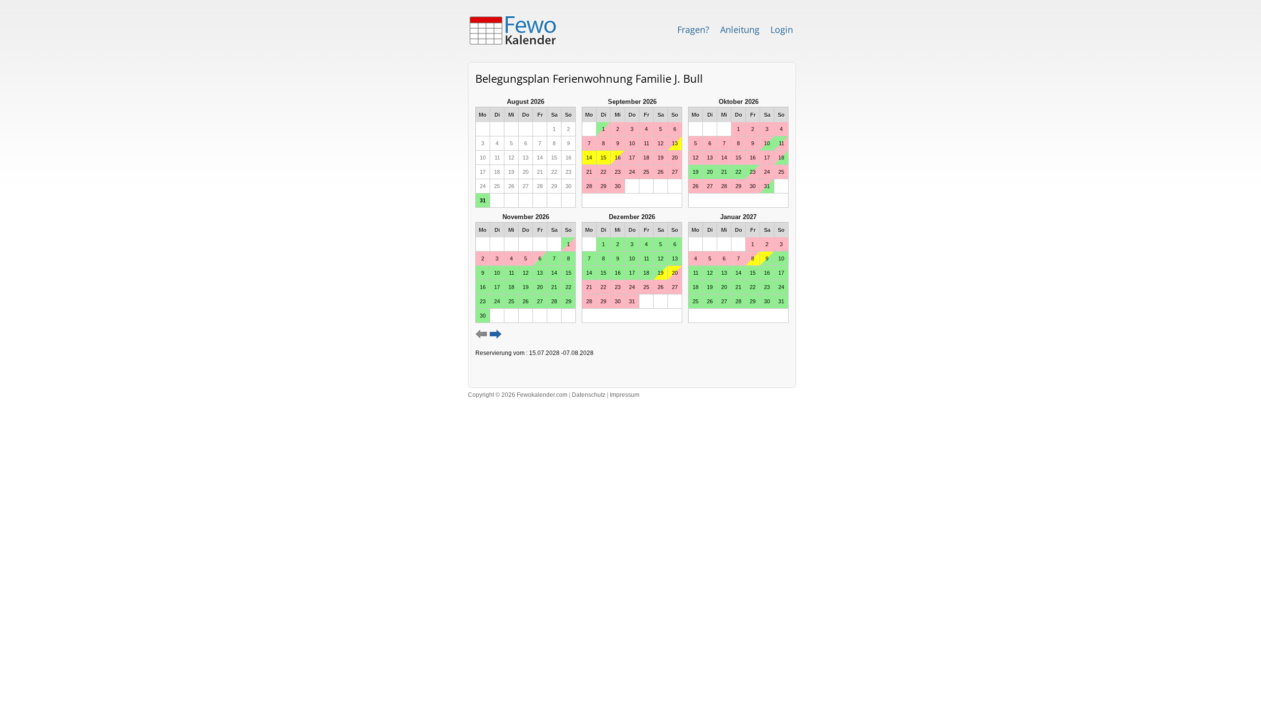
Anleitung (740, 29)
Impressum (624, 394)
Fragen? (693, 29)
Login (781, 29)
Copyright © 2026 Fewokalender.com (517, 394)
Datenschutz (588, 394)
